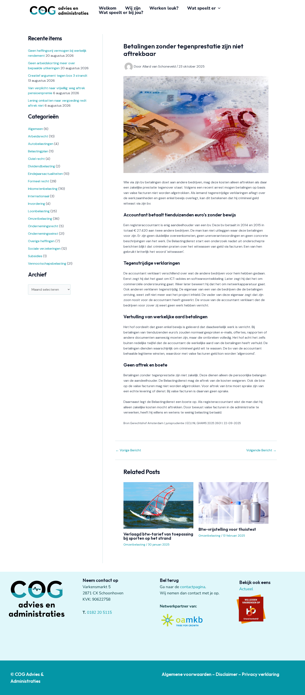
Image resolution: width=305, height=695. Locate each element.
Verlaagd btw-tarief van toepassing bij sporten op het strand (158, 536)
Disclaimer (227, 674)
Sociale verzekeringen (44, 248)
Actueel (246, 589)
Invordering (36, 203)
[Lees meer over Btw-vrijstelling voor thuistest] (233, 502)
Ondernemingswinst (43, 233)
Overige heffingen (41, 241)
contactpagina (192, 587)
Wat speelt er (201, 8)
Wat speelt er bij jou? (121, 12)
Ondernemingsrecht (43, 226)
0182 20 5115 (99, 612)
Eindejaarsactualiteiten (45, 174)
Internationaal (38, 196)
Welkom (107, 8)
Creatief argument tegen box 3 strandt (57, 75)
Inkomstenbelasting (42, 188)
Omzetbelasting (40, 218)
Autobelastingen (40, 144)
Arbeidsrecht (38, 136)
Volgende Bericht (261, 450)
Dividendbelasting (41, 166)
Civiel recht (36, 159)
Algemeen (35, 129)
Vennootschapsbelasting (47, 263)
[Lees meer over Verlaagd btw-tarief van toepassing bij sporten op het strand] (158, 505)
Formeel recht (38, 181)
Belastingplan (38, 151)
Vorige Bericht (128, 450)
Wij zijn (133, 8)
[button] (218, 8)
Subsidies (35, 256)
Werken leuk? (163, 8)
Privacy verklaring (260, 674)
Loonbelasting (39, 211)
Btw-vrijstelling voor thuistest (227, 529)
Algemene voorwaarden (186, 674)
